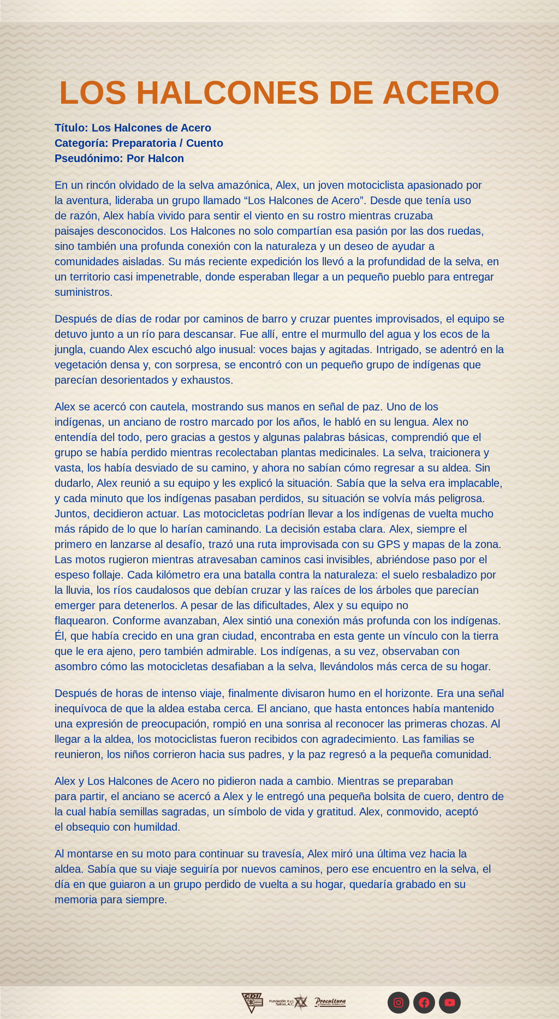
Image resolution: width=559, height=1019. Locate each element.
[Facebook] (424, 1003)
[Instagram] (398, 1003)
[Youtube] (450, 1003)
